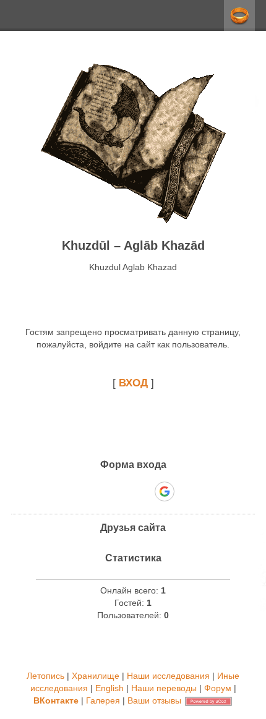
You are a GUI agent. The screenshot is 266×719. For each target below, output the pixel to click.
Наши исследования (168, 676)
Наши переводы (164, 688)
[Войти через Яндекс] (143, 491)
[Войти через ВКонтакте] (101, 491)
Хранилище (95, 676)
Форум (217, 688)
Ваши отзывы (154, 700)
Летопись (45, 676)
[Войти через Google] (164, 491)
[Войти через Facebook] (122, 491)
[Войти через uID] (80, 491)
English (109, 688)
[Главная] (133, 221)
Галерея (103, 700)
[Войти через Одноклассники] (186, 491)
